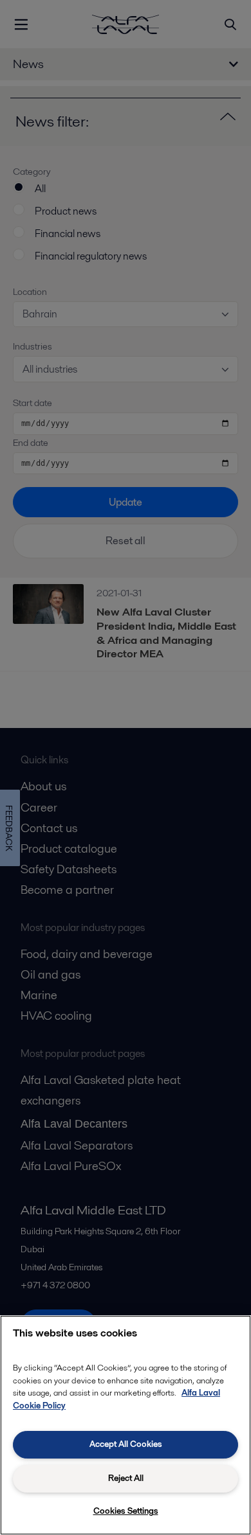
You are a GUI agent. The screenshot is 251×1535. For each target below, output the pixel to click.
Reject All (126, 1478)
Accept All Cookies (125, 1444)
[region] (125, 1425)
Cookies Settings (125, 1511)
